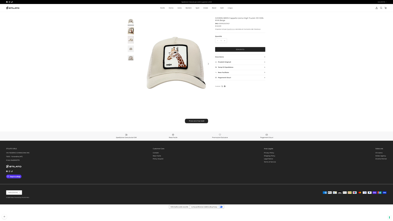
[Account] (376, 8)
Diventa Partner (381, 159)
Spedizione (231, 29)
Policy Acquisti (158, 159)
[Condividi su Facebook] (224, 86)
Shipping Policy (269, 156)
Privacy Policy (269, 153)
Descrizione (219, 57)
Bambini (189, 8)
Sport (197, 8)
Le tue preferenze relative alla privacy (204, 207)
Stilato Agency (380, 156)
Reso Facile (157, 156)
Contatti (156, 153)
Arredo (205, 8)
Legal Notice (268, 159)
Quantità (218, 36)
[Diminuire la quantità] (217, 40)
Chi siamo (379, 153)
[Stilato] (12, 8)
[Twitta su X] (222, 86)
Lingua (230, 8)
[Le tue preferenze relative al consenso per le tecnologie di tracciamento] (389, 217)
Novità (162, 8)
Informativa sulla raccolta (179, 207)
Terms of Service (270, 162)
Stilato (12, 197)
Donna (171, 8)
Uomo (179, 8)
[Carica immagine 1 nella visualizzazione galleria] (176, 62)
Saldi (222, 8)
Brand (214, 8)
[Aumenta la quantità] (225, 40)
